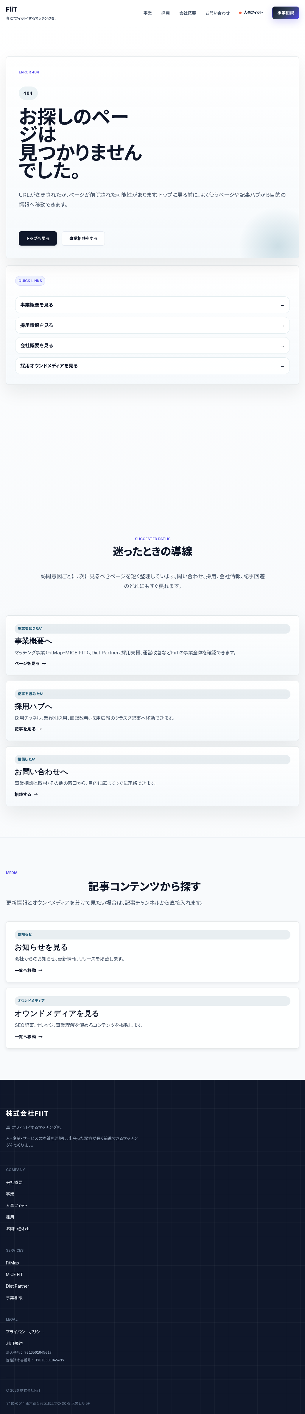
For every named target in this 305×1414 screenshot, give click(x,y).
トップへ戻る (37, 238)
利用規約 (14, 1343)
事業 (148, 12)
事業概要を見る (36, 305)
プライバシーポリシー (25, 1331)
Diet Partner (17, 1286)
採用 (165, 12)
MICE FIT (14, 1274)
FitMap (12, 1262)
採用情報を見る (36, 325)
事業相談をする (83, 238)
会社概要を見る (36, 345)
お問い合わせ (218, 12)
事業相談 (285, 12)
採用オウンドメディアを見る (49, 366)
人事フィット (253, 12)
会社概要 (187, 12)
